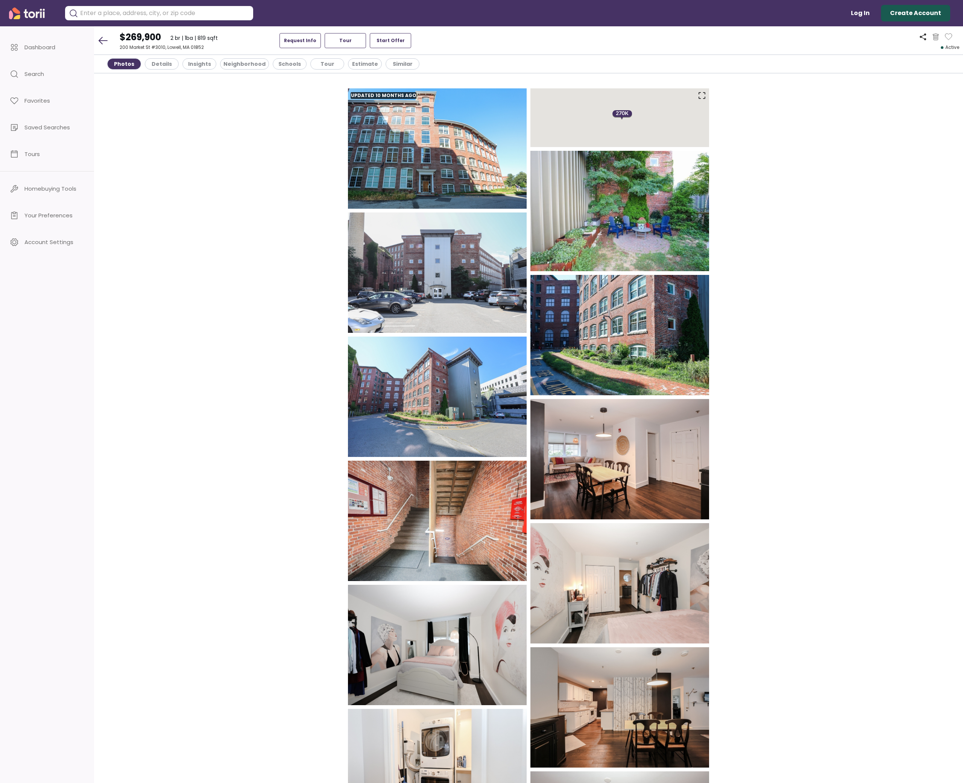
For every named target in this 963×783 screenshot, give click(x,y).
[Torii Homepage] (32, 13)
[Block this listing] (935, 36)
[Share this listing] (923, 36)
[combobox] (164, 13)
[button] (47, 47)
